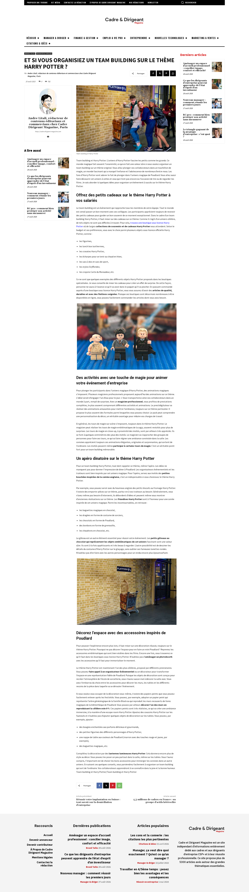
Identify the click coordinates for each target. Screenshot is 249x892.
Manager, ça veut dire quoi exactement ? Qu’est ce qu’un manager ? (149, 854)
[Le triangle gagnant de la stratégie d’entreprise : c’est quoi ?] (217, 133)
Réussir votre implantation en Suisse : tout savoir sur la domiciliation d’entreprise (98, 802)
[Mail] (48, 136)
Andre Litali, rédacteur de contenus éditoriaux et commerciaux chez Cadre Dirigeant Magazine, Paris (62, 74)
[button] (188, 2)
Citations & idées (147, 844)
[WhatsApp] (173, 73)
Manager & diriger (44, 54)
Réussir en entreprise (147, 882)
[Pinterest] (166, 73)
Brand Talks (30, 54)
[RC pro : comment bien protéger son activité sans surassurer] (63, 212)
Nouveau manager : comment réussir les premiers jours (39, 196)
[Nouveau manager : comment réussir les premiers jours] (63, 197)
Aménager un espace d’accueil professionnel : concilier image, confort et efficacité (41, 163)
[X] (160, 73)
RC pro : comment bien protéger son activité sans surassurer (40, 211)
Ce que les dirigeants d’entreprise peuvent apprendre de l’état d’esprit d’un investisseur (41, 180)
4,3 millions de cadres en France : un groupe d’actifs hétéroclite (154, 801)
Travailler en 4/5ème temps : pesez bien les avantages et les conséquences (144, 873)
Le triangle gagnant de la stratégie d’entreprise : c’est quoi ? (196, 133)
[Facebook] (153, 73)
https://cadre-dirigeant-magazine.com (48, 131)
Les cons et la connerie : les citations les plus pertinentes (148, 837)
